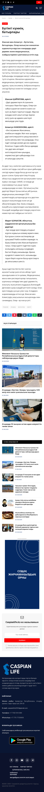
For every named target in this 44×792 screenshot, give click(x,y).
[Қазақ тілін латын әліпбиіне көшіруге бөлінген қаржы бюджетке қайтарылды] (7, 503)
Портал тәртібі (20, 13)
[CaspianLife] (15, 8)
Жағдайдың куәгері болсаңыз (22, 777)
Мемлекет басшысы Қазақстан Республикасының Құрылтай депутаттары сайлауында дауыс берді (20, 356)
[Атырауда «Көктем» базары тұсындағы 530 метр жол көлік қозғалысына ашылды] (22, 376)
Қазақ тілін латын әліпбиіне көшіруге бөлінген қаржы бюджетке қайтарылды (25, 502)
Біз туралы (6, 13)
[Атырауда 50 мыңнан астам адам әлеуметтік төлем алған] (22, 410)
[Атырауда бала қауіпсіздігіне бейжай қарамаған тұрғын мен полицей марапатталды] (7, 528)
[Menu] (40, 8)
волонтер (21, 307)
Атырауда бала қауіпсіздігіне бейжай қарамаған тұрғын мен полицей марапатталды (26, 527)
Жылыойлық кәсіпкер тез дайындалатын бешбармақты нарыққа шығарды (26, 515)
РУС (39, 2)
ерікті (29, 307)
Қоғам (5, 23)
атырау (13, 307)
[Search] (37, 8)
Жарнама (13, 774)
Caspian (5, 307)
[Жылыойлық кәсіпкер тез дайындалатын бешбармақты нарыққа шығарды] (7, 515)
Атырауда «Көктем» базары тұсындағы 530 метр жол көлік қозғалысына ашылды (26, 464)
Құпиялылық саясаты (20, 770)
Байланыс (14, 773)
